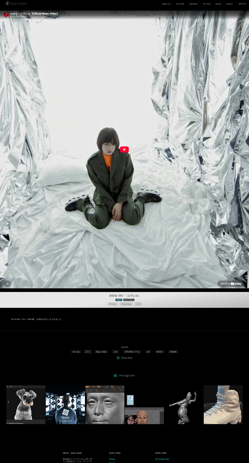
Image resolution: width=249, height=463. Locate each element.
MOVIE (160, 351)
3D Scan (76, 351)
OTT (88, 351)
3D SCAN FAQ (162, 459)
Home (112, 459)
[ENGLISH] (242, 4)
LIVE (116, 351)
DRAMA (173, 351)
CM (148, 351)
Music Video (101, 351)
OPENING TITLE (132, 351)
